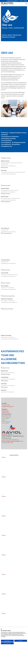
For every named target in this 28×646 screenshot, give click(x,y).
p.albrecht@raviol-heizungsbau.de (8, 231)
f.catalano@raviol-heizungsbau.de (8, 289)
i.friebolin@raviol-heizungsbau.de (8, 191)
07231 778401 (7, 405)
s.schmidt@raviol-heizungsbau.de (8, 276)
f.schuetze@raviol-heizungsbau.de (8, 200)
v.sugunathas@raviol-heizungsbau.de (9, 302)
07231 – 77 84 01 (23, 0)
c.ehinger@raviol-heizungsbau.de (8, 379)
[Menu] (26, 3)
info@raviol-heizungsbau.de (12, 0)
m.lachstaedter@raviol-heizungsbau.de (9, 338)
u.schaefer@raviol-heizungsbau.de (8, 173)
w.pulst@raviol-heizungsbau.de (7, 372)
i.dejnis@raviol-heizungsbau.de (7, 391)
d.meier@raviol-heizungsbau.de (8, 385)
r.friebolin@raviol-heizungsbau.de (8, 165)
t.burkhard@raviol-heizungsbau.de (8, 263)
